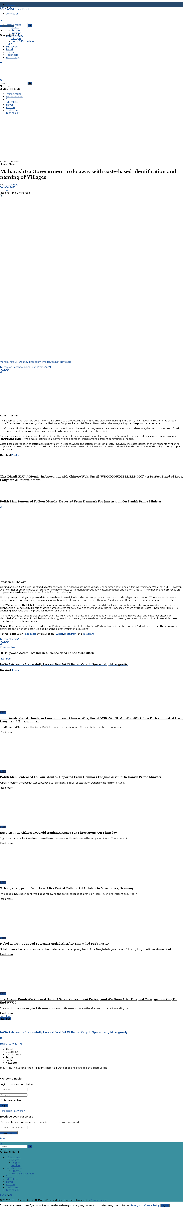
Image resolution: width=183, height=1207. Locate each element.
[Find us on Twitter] (6, 8)
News (12, 164)
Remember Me (12, 1100)
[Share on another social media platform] (1, 372)
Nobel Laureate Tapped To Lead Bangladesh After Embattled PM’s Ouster (54, 943)
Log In (5, 1138)
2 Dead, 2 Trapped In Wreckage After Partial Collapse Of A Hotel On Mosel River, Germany (67, 888)
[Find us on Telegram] (10, 8)
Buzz (9, 44)
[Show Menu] (1, 62)
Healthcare (12, 54)
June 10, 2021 (7, 187)
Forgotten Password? (12, 1110)
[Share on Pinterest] (3, 369)
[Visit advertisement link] (86, 158)
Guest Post (12, 1052)
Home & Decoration (22, 41)
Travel (9, 49)
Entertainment (14, 35)
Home (3, 164)
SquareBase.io (99, 1067)
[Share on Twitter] (51, 367)
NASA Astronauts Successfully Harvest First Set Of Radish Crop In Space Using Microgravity (64, 1032)
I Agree (164, 1205)
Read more (6, 732)
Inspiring (16, 33)
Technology (12, 57)
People (15, 30)
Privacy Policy (13, 1054)
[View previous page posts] (0, 507)
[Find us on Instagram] (3, 8)
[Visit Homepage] (21, 23)
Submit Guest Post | (17, 9)
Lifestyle (16, 38)
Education (12, 46)
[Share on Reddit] (7, 369)
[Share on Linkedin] (1, 369)
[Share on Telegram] (5, 369)
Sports (15, 27)
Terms (9, 1057)
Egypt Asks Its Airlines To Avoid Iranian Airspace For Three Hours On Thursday (58, 832)
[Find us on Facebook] (1, 8)
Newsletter (12, 1062)
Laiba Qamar (10, 184)
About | (10, 4)
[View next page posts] (1, 507)
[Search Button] (30, 25)
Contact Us (12, 1060)
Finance (10, 52)
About (9, 1049)
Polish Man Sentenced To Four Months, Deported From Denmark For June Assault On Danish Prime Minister (81, 501)
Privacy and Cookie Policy (144, 1205)
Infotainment (13, 25)
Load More (6, 1016)
